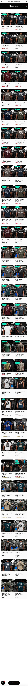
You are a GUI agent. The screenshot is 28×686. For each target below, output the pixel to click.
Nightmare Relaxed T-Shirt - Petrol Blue (20, 103)
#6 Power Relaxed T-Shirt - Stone (7, 513)
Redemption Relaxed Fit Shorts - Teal (20, 474)
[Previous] (1, 1)
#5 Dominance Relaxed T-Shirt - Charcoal (19, 554)
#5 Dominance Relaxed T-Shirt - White (6, 392)
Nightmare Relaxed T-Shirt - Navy (6, 122)
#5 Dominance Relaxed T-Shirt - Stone (19, 574)
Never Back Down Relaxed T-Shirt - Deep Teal (6, 221)
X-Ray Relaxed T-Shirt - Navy (19, 299)
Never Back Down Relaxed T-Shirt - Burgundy (6, 241)
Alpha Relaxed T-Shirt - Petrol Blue (19, 27)
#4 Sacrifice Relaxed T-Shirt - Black (20, 675)
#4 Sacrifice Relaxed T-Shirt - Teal (20, 655)
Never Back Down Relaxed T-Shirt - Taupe (6, 180)
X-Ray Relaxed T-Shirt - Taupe (6, 261)
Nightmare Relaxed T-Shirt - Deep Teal (6, 141)
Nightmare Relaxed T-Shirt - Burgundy (6, 160)
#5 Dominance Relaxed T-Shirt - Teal (19, 594)
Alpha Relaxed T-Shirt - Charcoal (19, 65)
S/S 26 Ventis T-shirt (7, 26)
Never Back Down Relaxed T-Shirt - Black (19, 241)
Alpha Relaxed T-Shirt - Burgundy (6, 84)
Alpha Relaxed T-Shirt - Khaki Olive (19, 46)
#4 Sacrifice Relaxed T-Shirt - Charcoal (20, 614)
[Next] (26, 1)
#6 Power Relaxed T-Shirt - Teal (7, 534)
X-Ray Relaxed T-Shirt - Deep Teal (6, 299)
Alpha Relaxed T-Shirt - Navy (6, 46)
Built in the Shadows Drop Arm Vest (20, 391)
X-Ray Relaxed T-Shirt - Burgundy (6, 318)
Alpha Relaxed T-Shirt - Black (19, 84)
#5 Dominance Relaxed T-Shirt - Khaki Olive (6, 594)
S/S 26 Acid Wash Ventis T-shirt (6, 355)
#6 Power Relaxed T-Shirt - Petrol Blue (20, 494)
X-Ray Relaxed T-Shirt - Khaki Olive (19, 261)
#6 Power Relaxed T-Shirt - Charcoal (7, 494)
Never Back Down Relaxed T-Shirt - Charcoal (19, 221)
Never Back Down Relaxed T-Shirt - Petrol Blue (19, 180)
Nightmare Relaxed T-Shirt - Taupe (6, 103)
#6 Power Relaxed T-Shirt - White (20, 534)
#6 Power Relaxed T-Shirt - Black (7, 553)
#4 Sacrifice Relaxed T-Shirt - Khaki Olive (7, 655)
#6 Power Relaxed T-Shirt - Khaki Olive (20, 513)
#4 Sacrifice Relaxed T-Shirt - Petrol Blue (7, 634)
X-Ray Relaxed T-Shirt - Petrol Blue (19, 318)
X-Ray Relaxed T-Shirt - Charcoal (6, 280)
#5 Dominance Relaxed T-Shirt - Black (6, 615)
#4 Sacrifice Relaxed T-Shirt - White (7, 675)
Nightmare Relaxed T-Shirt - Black (20, 160)
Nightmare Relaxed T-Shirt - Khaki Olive (20, 122)
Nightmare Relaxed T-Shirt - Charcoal (20, 141)
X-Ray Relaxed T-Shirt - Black (19, 280)
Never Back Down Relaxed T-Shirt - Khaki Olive (19, 200)
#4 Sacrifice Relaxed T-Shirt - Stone (20, 634)
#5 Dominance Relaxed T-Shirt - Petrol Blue (6, 574)
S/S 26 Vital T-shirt (6, 373)
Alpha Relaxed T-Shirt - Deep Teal (6, 65)
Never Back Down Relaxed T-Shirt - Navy (6, 200)
